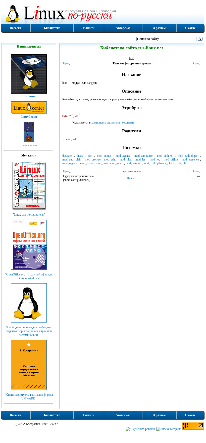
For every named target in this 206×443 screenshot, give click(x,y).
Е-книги (88, 28)
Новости (15, 28)
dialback (67, 155)
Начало (131, 178)
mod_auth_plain (71, 159)
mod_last (140, 159)
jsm (90, 155)
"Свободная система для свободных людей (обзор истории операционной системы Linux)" (29, 331)
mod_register (70, 163)
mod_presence (190, 159)
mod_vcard (116, 163)
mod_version (133, 163)
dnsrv (80, 155)
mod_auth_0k (165, 155)
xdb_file (181, 163)
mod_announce (143, 155)
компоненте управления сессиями (112, 122)
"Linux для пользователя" (29, 214)
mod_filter (126, 159)
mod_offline (171, 159)
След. (196, 63)
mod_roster (87, 163)
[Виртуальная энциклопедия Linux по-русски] (102, 13)
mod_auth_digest (188, 155)
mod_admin (104, 155)
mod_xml (149, 163)
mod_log (155, 159)
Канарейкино (29, 145)
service (66, 139)
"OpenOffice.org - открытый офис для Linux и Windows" (29, 276)
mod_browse (92, 159)
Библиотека (52, 28)
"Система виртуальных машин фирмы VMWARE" (29, 396)
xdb (75, 139)
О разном (159, 28)
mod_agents (123, 155)
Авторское (123, 28)
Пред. (66, 63)
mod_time (102, 163)
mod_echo (110, 159)
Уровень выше (131, 171)
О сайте (190, 28)
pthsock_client (165, 163)
